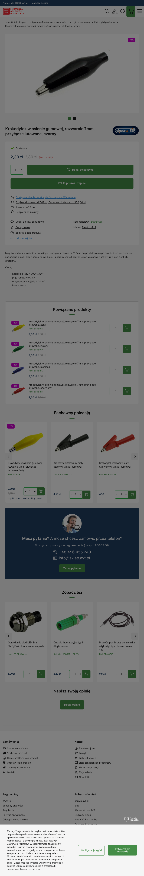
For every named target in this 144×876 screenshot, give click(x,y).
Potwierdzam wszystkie (122, 850)
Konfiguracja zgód (91, 850)
